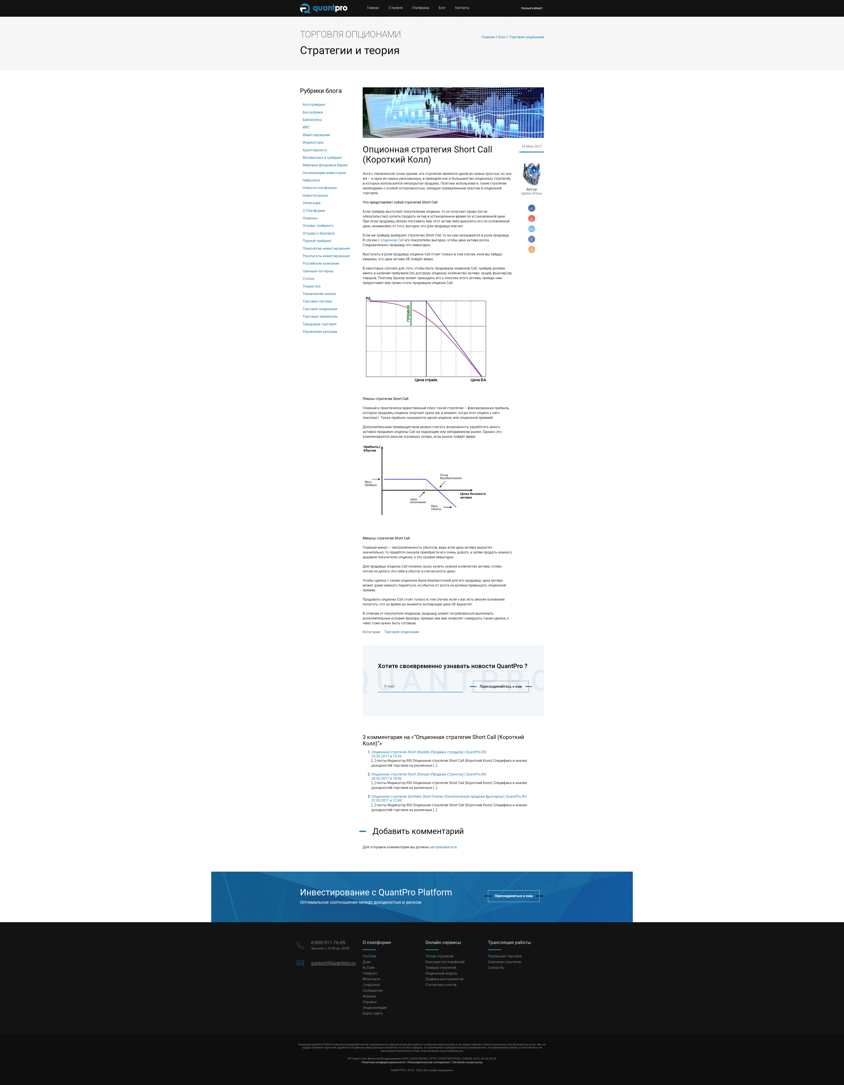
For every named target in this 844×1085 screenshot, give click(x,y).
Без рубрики (313, 112)
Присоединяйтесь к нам (501, 686)
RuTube (369, 968)
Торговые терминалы (320, 316)
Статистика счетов (441, 985)
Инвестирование (316, 135)
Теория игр (312, 286)
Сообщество (373, 990)
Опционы (310, 218)
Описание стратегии (504, 962)
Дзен (367, 962)
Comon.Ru (496, 968)
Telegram (370, 973)
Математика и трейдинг (322, 158)
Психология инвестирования (326, 248)
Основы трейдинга (318, 226)
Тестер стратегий (439, 956)
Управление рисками (320, 332)
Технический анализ (319, 294)
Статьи (308, 279)
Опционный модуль (441, 973)
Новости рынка (315, 195)
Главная (373, 8)
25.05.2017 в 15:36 (386, 756)
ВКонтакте (371, 979)
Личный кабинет (532, 8)
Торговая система (317, 301)
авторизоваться (443, 847)
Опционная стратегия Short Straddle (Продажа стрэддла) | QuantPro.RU (428, 752)
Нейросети (311, 180)
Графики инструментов (444, 979)
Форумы (369, 996)
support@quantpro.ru (333, 963)
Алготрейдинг (314, 105)
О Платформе (314, 211)
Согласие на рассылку (467, 1062)
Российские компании (321, 263)
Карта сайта (373, 1013)
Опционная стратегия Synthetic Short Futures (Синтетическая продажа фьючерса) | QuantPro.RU (448, 796)
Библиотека (312, 120)
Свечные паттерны (318, 271)
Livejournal (371, 985)
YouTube (369, 956)
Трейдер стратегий (440, 968)
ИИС (306, 127)
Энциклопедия (375, 1008)
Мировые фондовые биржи (325, 165)
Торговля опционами (526, 37)
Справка (370, 1002)
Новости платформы (320, 188)
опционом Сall (392, 240)
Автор (531, 191)
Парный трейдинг (317, 241)
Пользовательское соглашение (428, 1062)
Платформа (420, 8)
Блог (442, 8)
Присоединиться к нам (514, 896)
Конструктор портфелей (445, 962)
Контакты (462, 8)
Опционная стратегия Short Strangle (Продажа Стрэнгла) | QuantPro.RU (428, 774)
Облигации (311, 203)
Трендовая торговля (320, 324)
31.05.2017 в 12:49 (386, 800)
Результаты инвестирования (326, 256)
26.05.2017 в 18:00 (386, 778)
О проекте (396, 8)
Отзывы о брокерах (319, 233)
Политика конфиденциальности (383, 1062)
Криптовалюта (315, 150)
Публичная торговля (505, 956)
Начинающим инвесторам (324, 173)
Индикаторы (313, 142)
